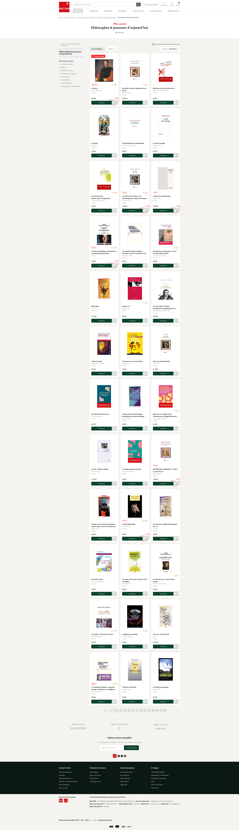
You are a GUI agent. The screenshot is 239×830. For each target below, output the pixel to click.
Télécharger (101, 102)
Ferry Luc (64, 67)
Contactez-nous (160, 728)
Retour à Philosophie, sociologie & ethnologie (70, 44)
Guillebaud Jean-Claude (68, 74)
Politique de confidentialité (160, 775)
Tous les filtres (96, 49)
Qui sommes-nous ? (126, 772)
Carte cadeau (94, 772)
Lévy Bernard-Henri (67, 64)
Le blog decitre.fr (95, 781)
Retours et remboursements (68, 781)
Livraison (62, 775)
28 (157, 710)
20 (153, 710)
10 (149, 710)
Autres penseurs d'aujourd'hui (70, 86)
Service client (63, 788)
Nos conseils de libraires (78, 728)
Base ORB (123, 785)
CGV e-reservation (157, 785)
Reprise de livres (95, 775)
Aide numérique (64, 785)
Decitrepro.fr (124, 781)
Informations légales (158, 772)
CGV (152, 781)
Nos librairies (124, 775)
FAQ (119, 728)
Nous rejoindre (125, 778)
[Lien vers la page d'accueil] (64, 7)
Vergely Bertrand (66, 83)
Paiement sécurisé (65, 778)
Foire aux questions (65, 772)
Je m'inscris (131, 748)
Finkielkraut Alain (66, 70)
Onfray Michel (65, 77)
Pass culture (94, 778)
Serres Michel (65, 80)
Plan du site (155, 788)
